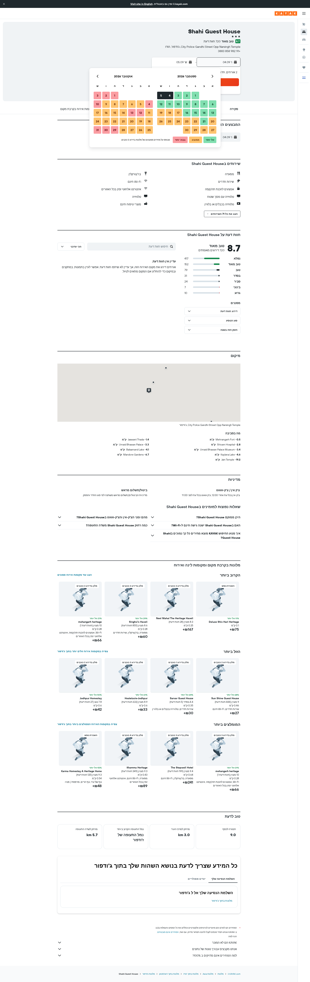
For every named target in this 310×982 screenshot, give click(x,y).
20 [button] (212, 121)
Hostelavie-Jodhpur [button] (136, 698)
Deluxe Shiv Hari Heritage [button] (224, 621)
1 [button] (195, 95)
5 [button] (161, 95)
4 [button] (169, 95)
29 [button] (195, 130)
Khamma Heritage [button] (137, 767)
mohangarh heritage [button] (90, 621)
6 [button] (212, 104)
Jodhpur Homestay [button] (91, 698)
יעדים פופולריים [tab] (197, 878)
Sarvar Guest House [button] (181, 698)
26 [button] (161, 121)
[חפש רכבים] (304, 39)
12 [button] (161, 104)
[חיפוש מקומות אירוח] (304, 32)
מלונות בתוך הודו (190, 973)
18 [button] (169, 112)
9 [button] (187, 104)
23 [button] (186, 121)
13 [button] (212, 112)
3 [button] (178, 95)
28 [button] (204, 130)
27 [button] (212, 130)
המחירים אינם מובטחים (168, 932)
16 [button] (186, 112)
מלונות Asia (208, 973)
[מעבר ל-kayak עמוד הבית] (286, 13)
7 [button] (204, 104)
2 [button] (187, 95)
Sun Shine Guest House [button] (225, 698)
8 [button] (195, 104)
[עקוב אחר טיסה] (304, 57)
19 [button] (161, 112)
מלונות (221, 973)
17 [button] (178, 112)
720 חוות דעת (212, 41)
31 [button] (97, 130)
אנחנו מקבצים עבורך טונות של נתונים (214, 949)
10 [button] (178, 104)
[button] (4, 4)
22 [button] (195, 121)
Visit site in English (141, 4)
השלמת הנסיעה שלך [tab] (223, 878)
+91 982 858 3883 (229, 51)
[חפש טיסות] (304, 24)
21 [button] (204, 121)
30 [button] (187, 130)
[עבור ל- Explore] (304, 49)
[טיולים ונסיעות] (304, 67)
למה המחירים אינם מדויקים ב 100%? (214, 955)
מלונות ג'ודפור (148, 973)
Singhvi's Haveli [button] (138, 621)
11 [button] (169, 104)
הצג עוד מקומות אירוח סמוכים (74, 574)
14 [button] (204, 112)
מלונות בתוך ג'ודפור (222, 900)
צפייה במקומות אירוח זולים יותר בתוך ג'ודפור (82, 651)
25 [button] (169, 121)
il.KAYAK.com (234, 973)
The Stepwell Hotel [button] (182, 767)
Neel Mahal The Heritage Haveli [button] (174, 618)
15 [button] (195, 112)
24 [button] (178, 121)
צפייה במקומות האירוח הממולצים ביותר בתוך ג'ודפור (87, 724)
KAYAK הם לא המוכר (224, 942)
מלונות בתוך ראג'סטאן (169, 973)
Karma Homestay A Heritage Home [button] (81, 771)
